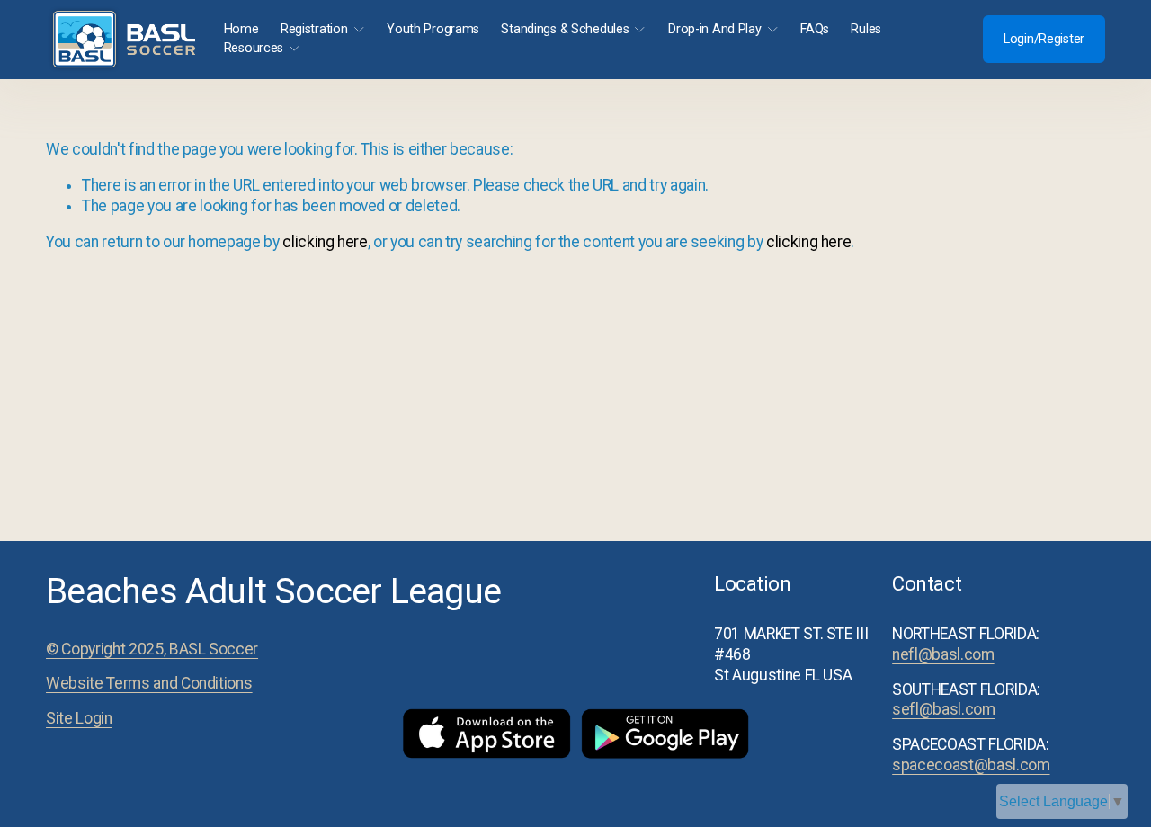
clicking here (324, 242)
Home (241, 29)
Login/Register (1044, 39)
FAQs (814, 29)
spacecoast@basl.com (970, 765)
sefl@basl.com (943, 709)
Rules (866, 29)
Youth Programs (433, 29)
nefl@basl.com (943, 654)
